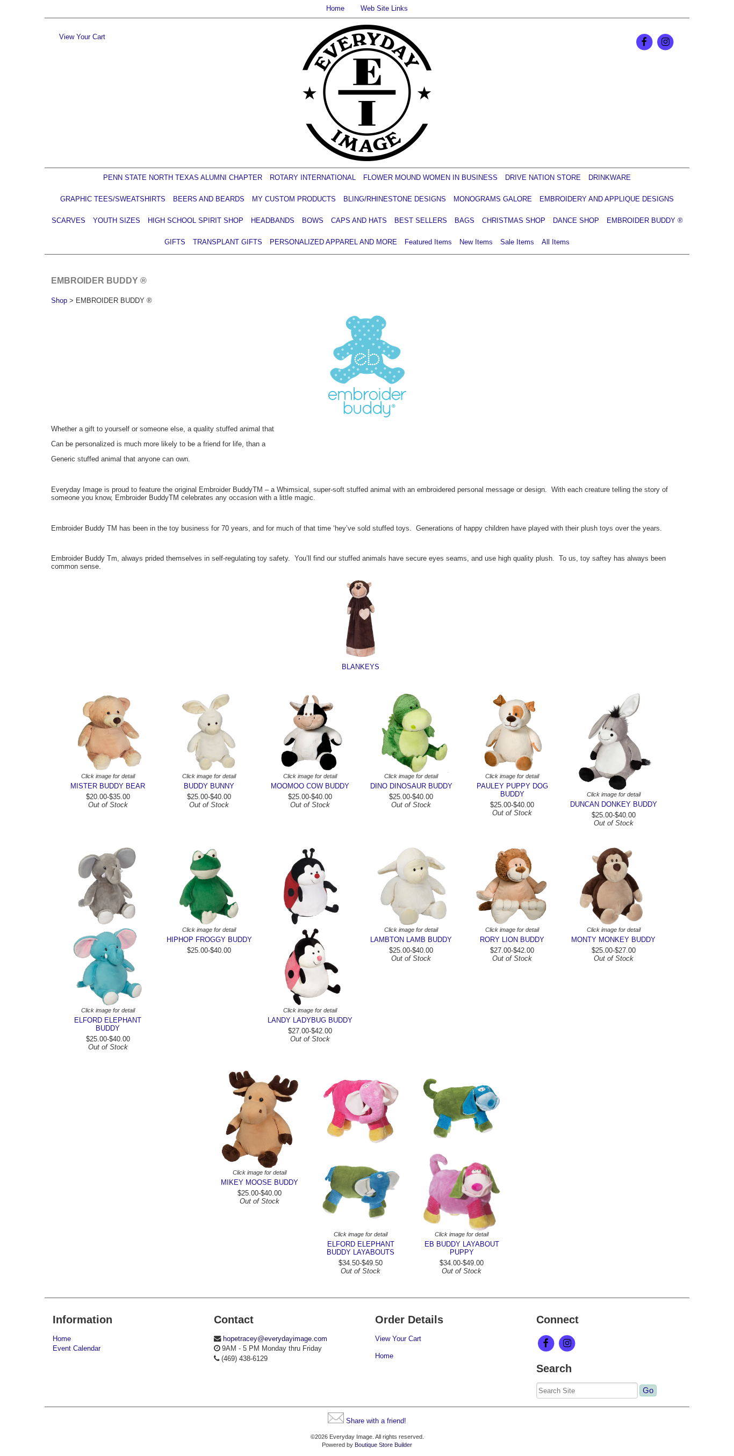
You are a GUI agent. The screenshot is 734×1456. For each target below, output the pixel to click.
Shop (59, 300)
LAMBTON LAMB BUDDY (411, 940)
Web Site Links (384, 8)
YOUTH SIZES (116, 220)
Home (335, 8)
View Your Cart (82, 37)
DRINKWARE (609, 177)
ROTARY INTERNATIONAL (313, 177)
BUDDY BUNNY (209, 786)
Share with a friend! (376, 1421)
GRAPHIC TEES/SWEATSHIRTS (112, 199)
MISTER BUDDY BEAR (107, 786)
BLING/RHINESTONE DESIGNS (394, 199)
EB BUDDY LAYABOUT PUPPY (461, 1248)
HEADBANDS (272, 220)
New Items (476, 242)
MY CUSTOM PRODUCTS (294, 199)
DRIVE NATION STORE (543, 177)
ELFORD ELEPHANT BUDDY (107, 1024)
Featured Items (428, 242)
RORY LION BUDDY (512, 940)
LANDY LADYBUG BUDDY (310, 1020)
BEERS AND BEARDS (208, 199)
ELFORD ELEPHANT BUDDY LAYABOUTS (360, 1248)
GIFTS (174, 242)
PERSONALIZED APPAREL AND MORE (333, 242)
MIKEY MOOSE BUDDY (259, 1182)
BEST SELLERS (420, 220)
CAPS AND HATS (359, 220)
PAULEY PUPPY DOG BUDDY (512, 790)
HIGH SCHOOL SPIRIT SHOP (195, 220)
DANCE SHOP (576, 220)
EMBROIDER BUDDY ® (645, 220)
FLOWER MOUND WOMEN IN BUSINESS (430, 177)
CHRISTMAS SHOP (513, 220)
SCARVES (68, 220)
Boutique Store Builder (383, 1444)
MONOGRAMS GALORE (493, 199)
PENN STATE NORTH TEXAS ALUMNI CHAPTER (182, 177)
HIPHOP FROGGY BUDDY (209, 940)
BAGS (464, 220)
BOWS (312, 220)
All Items (556, 242)
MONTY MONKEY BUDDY (613, 940)
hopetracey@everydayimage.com (275, 1339)
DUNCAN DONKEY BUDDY (613, 804)
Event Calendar (76, 1348)
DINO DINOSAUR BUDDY (411, 786)
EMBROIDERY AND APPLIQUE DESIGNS (606, 199)
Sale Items (517, 242)
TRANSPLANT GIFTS (227, 242)
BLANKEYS (360, 667)
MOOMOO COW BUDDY (310, 786)
